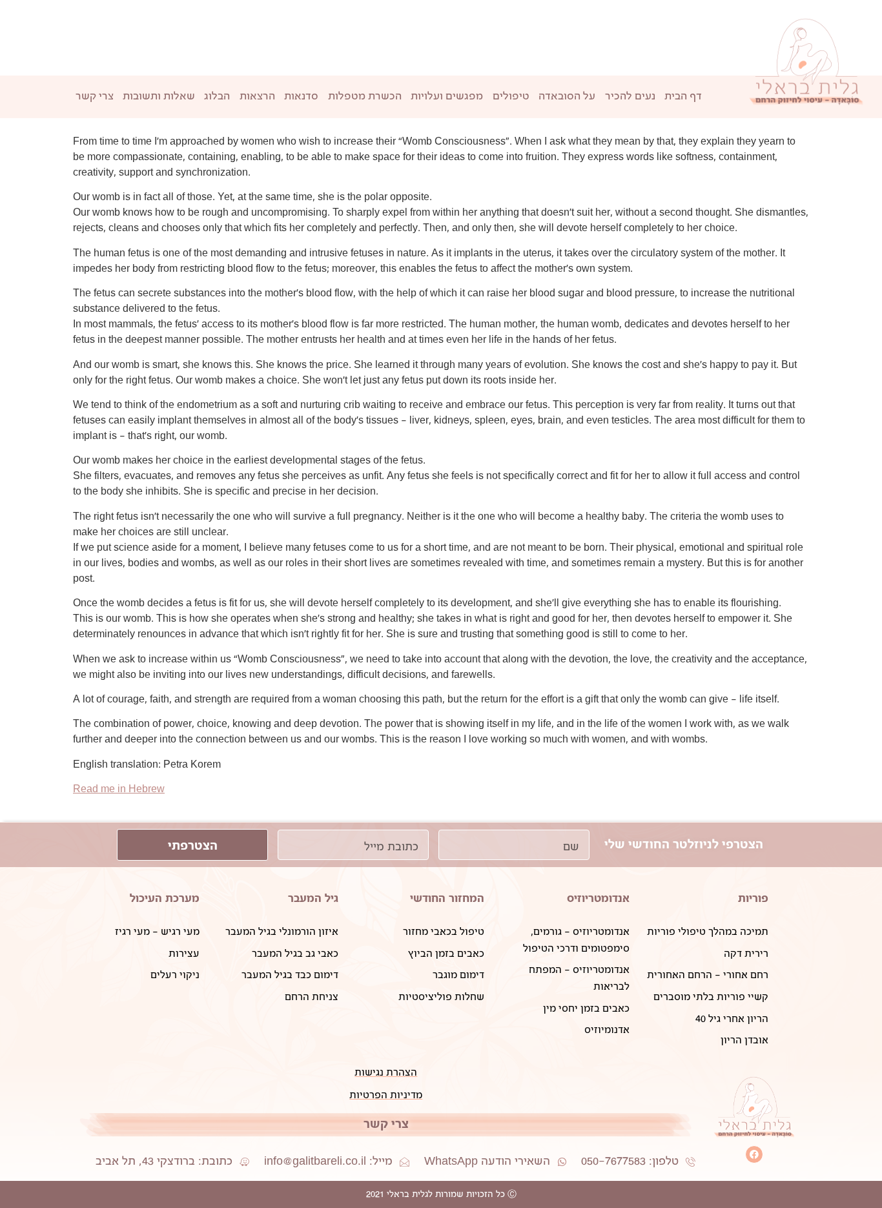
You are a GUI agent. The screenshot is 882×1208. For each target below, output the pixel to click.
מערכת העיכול (165, 898)
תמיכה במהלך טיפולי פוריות (707, 931)
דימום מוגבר (458, 975)
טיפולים (511, 96)
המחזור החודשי (447, 898)
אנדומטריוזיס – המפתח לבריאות (579, 978)
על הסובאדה (566, 96)
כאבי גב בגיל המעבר (295, 953)
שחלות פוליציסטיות (441, 997)
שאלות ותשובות (159, 96)
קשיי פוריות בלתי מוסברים (710, 997)
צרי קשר (95, 96)
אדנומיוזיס (607, 1030)
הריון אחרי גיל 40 (731, 1019)
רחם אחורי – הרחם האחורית (707, 975)
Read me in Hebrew (119, 789)
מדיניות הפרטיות (385, 1095)
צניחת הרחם (311, 997)
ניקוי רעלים (175, 975)
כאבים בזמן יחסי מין (586, 1008)
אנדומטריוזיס (598, 898)
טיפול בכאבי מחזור (443, 931)
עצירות (184, 953)
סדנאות (301, 96)
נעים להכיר (630, 96)
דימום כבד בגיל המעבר (289, 975)
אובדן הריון (744, 1040)
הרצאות (257, 96)
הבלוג (217, 96)
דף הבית (683, 96)
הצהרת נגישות (385, 1072)
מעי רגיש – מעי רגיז (157, 931)
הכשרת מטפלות (365, 96)
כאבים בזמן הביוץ (446, 953)
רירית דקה (746, 953)
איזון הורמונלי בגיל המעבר (281, 931)
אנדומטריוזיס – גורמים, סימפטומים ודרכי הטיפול (576, 940)
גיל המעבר (313, 898)
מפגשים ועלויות (447, 96)
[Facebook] (754, 1154)
